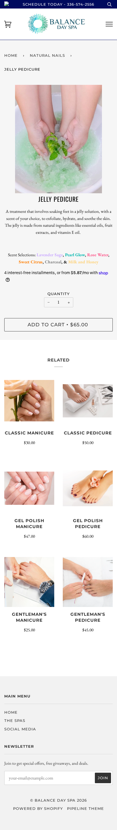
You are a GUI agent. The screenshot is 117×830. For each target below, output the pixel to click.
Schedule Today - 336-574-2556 (58, 4)
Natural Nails (47, 55)
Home (11, 55)
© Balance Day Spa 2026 (58, 800)
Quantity (58, 293)
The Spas (14, 720)
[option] (58, 139)
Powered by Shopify (38, 808)
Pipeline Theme (85, 808)
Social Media (20, 729)
